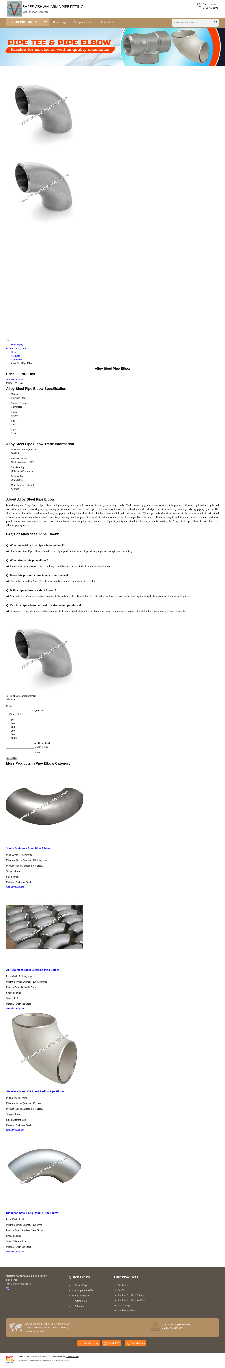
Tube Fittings (124, 1305)
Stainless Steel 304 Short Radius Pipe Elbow (35, 1091)
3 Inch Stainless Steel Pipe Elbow (28, 848)
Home (14, 352)
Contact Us (107, 22)
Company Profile (84, 22)
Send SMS (113, 1343)
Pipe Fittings (123, 1285)
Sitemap (79, 1305)
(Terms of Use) (72, 1356)
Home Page (60, 22)
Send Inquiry (16, 344)
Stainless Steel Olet (127, 1310)
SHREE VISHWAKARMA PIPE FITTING (53, 8)
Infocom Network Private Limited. (57, 1360)
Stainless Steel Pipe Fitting (130, 1295)
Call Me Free (138, 1343)
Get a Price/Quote (15, 379)
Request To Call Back (17, 348)
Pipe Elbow (16, 359)
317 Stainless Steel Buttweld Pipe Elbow (32, 969)
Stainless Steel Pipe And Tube (132, 1300)
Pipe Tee (122, 1290)
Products (15, 356)
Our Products (24, 22)
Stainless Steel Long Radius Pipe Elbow (32, 1213)
